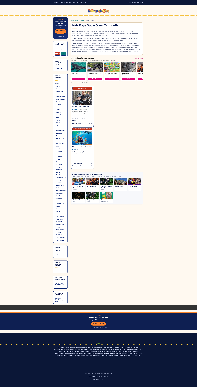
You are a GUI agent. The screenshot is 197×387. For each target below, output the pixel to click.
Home (72, 20)
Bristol (89, 347)
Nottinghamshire (86, 353)
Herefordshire (115, 349)
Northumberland (76, 353)
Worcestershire (100, 355)
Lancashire (77, 351)
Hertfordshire (124, 349)
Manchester (113, 351)
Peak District (103, 353)
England (77, 20)
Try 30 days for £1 (60, 31)
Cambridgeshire (108, 347)
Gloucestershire (99, 349)
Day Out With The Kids (102, 376)
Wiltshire (93, 355)
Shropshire (110, 353)
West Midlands (85, 355)
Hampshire (107, 349)
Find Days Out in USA (98, 380)
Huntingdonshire (133, 349)
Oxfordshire (95, 353)
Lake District (70, 351)
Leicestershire (85, 351)
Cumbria (136, 347)
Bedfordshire (70, 347)
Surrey (135, 353)
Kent (64, 351)
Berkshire (77, 347)
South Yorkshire (126, 355)
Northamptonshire (65, 353)
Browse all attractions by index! (59, 300)
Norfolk (82, 20)
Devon (71, 349)
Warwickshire (76, 355)
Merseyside (121, 351)
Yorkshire (108, 355)
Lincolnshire (93, 351)
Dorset (76, 349)
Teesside (60, 355)
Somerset (117, 353)
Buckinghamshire (97, 347)
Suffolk (131, 353)
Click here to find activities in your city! (59, 284)
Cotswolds (130, 347)
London (99, 351)
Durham (81, 349)
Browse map (58, 68)
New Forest (134, 351)
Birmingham (83, 347)
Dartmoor (57, 349)
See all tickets (139, 58)
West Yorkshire (135, 355)
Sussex (140, 353)
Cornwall (122, 347)
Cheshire (116, 347)
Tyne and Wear (67, 355)
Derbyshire (64, 349)
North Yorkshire (116, 355)
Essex (86, 349)
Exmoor (92, 349)
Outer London (106, 351)
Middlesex (128, 351)
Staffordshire (124, 353)
